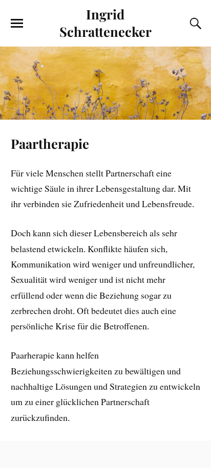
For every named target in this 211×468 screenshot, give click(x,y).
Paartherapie (50, 143)
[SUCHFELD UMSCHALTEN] (194, 23)
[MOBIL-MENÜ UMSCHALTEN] (17, 23)
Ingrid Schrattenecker (105, 22)
